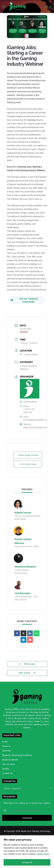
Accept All (27, 862)
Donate (5, 769)
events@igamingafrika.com (36, 420)
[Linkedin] (30, 633)
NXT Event (24, 672)
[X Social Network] (23, 633)
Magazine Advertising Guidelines (17, 755)
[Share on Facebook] (17, 633)
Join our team (8, 764)
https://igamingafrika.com (35, 427)
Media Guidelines (10, 760)
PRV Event (29, 664)
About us (6, 746)
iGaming (31, 120)
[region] (27, 851)
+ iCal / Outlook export (28, 464)
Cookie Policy (43, 854)
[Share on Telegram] (23, 640)
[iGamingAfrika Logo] (17, 6)
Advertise (6, 750)
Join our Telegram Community (28, 300)
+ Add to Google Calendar (27, 455)
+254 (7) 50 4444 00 (29, 410)
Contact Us (7, 773)
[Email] (30, 640)
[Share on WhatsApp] (36, 633)
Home (5, 741)
